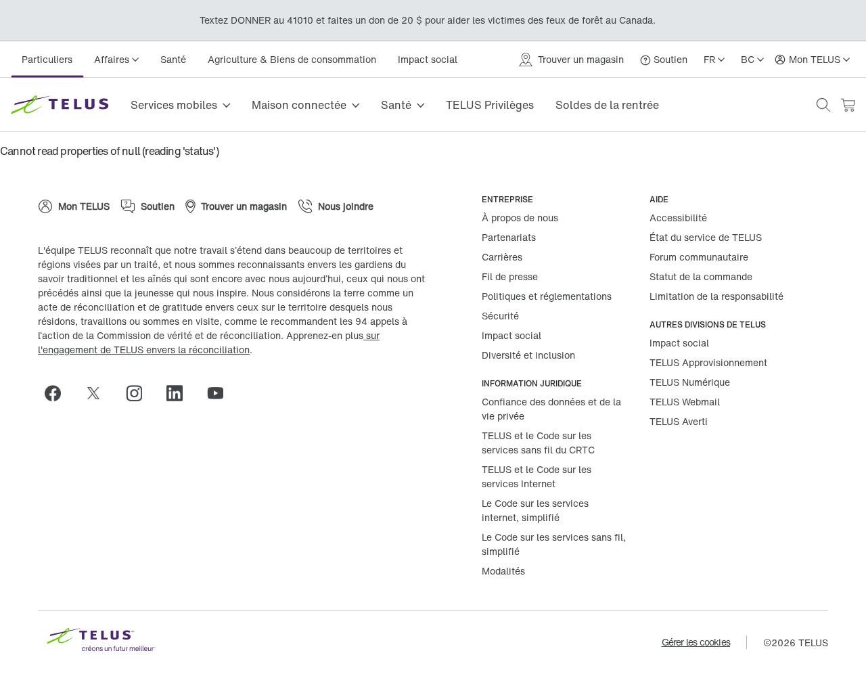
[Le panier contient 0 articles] (847, 105)
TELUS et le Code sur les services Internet (536, 476)
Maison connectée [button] (299, 105)
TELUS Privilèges (490, 105)
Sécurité (500, 316)
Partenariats (509, 237)
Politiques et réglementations (547, 296)
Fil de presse (510, 276)
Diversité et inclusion (528, 355)
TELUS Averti (679, 421)
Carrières (502, 257)
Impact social (427, 59)
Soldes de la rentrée (607, 105)
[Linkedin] (180, 393)
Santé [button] (396, 105)
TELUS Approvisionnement (708, 362)
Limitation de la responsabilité (716, 296)
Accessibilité (678, 217)
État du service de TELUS (706, 237)
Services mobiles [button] (174, 105)
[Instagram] (139, 393)
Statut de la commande (701, 276)
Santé (173, 59)
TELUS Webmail (685, 402)
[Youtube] (220, 393)
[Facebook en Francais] (58, 393)
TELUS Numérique (690, 382)
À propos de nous (520, 217)
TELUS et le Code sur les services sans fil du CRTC (538, 442)
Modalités (503, 571)
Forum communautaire (699, 257)
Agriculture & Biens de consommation (292, 59)
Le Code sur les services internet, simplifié (535, 510)
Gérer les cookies (696, 642)
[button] (823, 105)
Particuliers (47, 59)
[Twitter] (98, 393)
